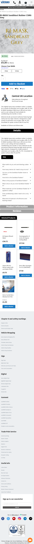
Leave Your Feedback (6, 492)
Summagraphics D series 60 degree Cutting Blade (24, 238)
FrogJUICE (3, 389)
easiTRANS (3, 420)
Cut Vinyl (3, 457)
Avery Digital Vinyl (5, 378)
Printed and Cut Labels (6, 452)
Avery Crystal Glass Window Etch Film (8, 296)
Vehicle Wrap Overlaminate (7, 345)
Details (17, 130)
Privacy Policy (4, 486)
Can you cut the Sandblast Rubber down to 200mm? (15, 173)
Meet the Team (4, 473)
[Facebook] (2, 518)
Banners (3, 444)
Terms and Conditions (6, 483)
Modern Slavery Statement (7, 489)
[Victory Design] (5, 2)
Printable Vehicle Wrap (6, 342)
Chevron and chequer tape (7, 328)
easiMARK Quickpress (6, 409)
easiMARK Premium (5, 404)
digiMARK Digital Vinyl (6, 381)
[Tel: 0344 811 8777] (15, 2)
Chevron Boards (5, 325)
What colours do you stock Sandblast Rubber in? (15, 184)
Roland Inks (4, 391)
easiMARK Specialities (6, 418)
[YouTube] (13, 518)
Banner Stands (4, 438)
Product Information (17, 206)
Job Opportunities (5, 475)
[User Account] (20, 2)
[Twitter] (8, 518)
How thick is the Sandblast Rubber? (12, 177)
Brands (3, 470)
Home (2, 9)
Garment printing (5, 435)
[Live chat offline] (30, 540)
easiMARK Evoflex (5, 401)
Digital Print (4, 446)
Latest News (4, 467)
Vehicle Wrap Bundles (6, 347)
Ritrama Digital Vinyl (6, 383)
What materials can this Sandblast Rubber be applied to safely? (15, 189)
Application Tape (5, 363)
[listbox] (17, 71)
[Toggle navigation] (31, 2)
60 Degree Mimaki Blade (8, 237)
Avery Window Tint (5, 339)
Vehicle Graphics (5, 441)
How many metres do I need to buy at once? (15, 169)
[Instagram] (19, 518)
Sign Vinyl (3, 360)
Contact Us (3, 481)
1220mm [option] (17, 71)
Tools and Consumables (6, 368)
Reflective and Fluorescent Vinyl (8, 365)
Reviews (17, 211)
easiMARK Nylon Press (6, 412)
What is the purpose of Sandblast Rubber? (15, 180)
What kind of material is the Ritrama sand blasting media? (14, 199)
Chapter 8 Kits (4, 323)
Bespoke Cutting (5, 455)
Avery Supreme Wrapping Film (8, 337)
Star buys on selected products (18, 7)
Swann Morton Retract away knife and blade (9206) (8, 267)
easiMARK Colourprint (6, 415)
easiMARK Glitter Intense (7, 407)
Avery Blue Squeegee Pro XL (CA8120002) (25, 266)
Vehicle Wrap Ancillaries (6, 350)
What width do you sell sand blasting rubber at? (15, 165)
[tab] (17, 131)
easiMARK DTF (4, 423)
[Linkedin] (25, 518)
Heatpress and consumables (7, 426)
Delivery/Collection (5, 478)
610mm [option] (6, 71)
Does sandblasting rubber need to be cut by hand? (15, 194)
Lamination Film (5, 386)
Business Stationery (6, 449)
